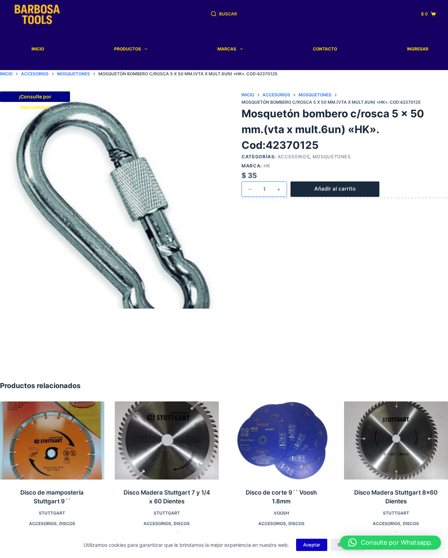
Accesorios (294, 156)
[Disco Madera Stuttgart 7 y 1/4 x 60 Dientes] (167, 440)
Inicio (37, 48)
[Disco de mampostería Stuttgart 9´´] (52, 440)
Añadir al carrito (335, 188)
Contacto (325, 48)
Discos (67, 523)
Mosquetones (332, 156)
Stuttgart (52, 513)
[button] (390, 543)
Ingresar (417, 48)
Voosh (281, 513)
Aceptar (311, 544)
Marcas (226, 48)
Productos (127, 48)
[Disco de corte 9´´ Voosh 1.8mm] (281, 440)
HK (267, 165)
